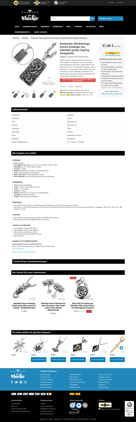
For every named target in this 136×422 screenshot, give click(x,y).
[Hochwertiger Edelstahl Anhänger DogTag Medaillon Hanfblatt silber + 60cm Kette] (40, 345)
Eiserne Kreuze (45, 377)
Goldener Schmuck (105, 377)
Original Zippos (104, 387)
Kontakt (111, 2)
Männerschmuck (30, 26)
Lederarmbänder (104, 382)
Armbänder (58, 26)
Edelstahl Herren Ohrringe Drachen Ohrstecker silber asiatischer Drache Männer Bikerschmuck (53, 306)
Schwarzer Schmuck (105, 380)
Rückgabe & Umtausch (47, 409)
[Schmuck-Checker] (30, 15)
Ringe (68, 26)
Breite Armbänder (75, 375)
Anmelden (120, 2)
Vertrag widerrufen (83, 419)
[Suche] (92, 18)
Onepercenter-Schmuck (77, 382)
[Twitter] (16, 383)
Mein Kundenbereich (47, 414)
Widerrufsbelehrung (69, 419)
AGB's (51, 419)
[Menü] (133, 402)
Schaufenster (15, 404)
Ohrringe (78, 26)
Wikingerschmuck (46, 382)
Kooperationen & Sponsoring (20, 411)
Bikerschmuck (74, 377)
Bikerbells (102, 385)
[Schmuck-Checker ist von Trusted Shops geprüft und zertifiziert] (85, 405)
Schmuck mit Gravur (105, 375)
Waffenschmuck (74, 387)
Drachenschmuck (46, 385)
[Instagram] (25, 383)
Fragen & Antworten (46, 406)
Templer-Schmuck (46, 380)
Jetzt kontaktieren (18, 249)
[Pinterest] (21, 383)
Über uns (14, 406)
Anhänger (45, 26)
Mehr (101, 26)
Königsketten (73, 385)
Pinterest (79, 86)
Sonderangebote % (22, 32)
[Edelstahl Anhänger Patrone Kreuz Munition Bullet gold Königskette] (119, 345)
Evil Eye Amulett (45, 387)
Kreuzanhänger (45, 375)
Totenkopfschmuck (75, 380)
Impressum (43, 419)
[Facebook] (12, 383)
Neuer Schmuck (40, 32)
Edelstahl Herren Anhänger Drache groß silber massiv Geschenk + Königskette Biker (24, 305)
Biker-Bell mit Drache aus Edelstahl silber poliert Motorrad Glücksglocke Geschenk (82, 305)
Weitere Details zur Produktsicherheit (24, 252)
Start (17, 26)
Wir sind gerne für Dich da (112, 94)
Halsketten (91, 26)
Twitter (64, 86)
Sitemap (93, 419)
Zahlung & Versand (46, 411)
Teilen (71, 86)
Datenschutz (58, 419)
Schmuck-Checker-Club (18, 409)
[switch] (129, 414)
